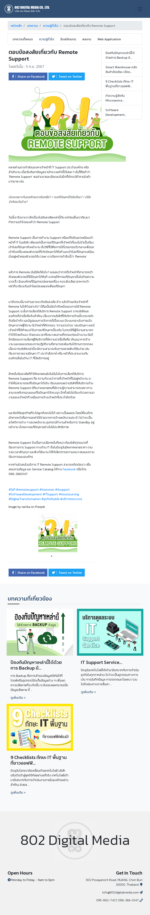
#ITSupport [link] (50, 494)
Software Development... (115, 112)
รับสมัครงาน (68, 39)
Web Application (109, 39)
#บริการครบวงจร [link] (71, 499)
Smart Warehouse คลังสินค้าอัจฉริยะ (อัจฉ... (121, 69)
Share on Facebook (31, 76)
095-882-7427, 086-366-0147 (117, 900)
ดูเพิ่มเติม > (18, 697)
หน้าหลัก (16, 25)
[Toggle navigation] (139, 9)
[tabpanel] (51, 532)
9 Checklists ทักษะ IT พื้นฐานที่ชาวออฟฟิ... (119, 83)
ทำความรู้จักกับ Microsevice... (115, 98)
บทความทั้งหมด (22, 39)
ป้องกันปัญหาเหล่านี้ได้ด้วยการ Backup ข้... (120, 55)
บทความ (32, 25)
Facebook (69, 469)
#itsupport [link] (62, 489)
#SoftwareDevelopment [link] (25, 494)
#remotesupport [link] (27, 489)
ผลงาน (86, 39)
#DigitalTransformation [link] (25, 499)
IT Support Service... (101, 662)
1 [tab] (52, 556)
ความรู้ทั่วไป (50, 25)
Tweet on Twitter (70, 76)
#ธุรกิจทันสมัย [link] (50, 499)
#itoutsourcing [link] (69, 494)
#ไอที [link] (12, 489)
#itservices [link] (46, 489)
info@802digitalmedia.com (120, 892)
